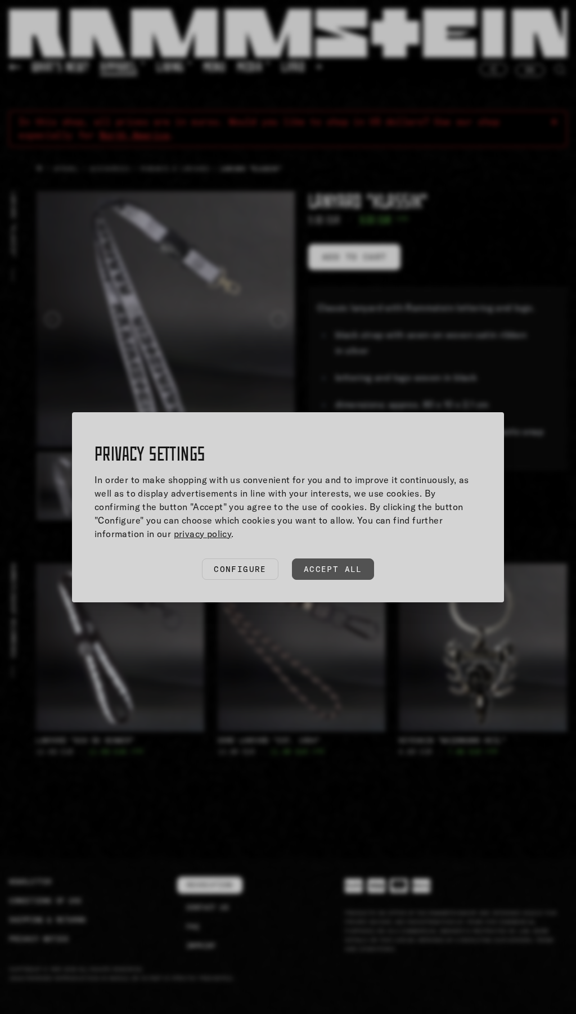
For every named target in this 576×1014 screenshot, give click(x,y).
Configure (240, 569)
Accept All (333, 569)
